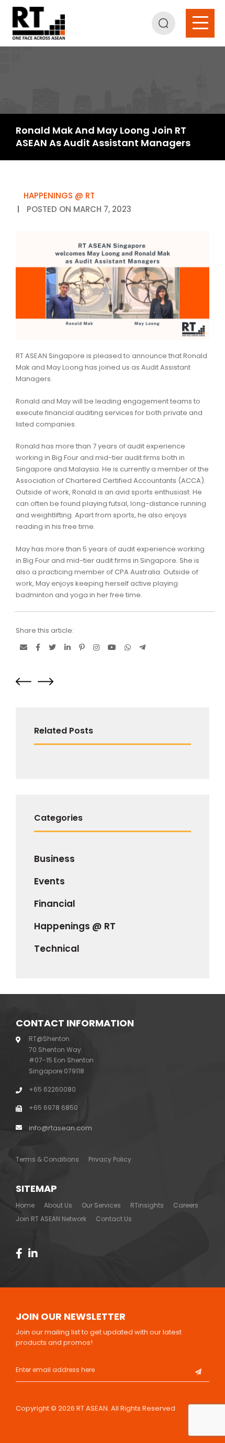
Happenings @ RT (75, 926)
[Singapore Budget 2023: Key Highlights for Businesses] (23, 681)
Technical (57, 948)
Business (54, 859)
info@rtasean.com (60, 1128)
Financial (54, 903)
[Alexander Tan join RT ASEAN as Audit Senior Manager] (45, 681)
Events (49, 881)
